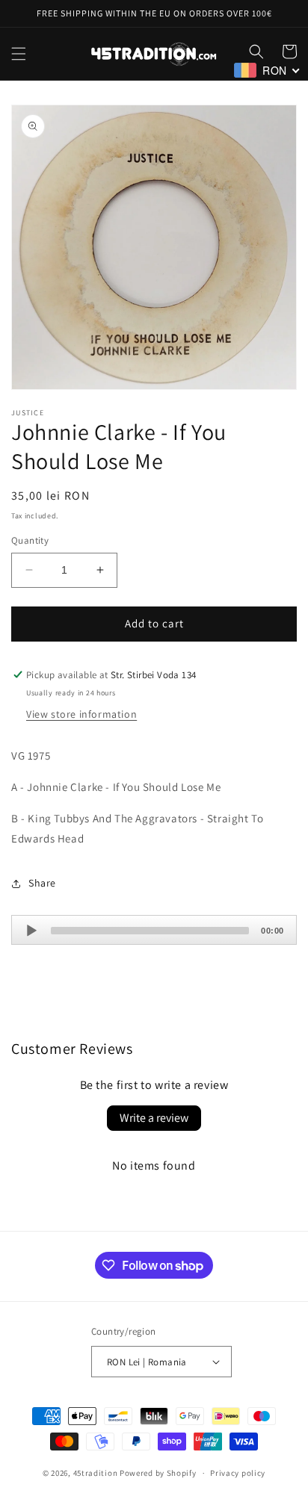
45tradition (95, 1473)
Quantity (30, 540)
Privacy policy (237, 1473)
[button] (18, 53)
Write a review (154, 1118)
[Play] (31, 930)
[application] (154, 930)
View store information (81, 714)
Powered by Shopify (158, 1473)
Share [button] (42, 883)
